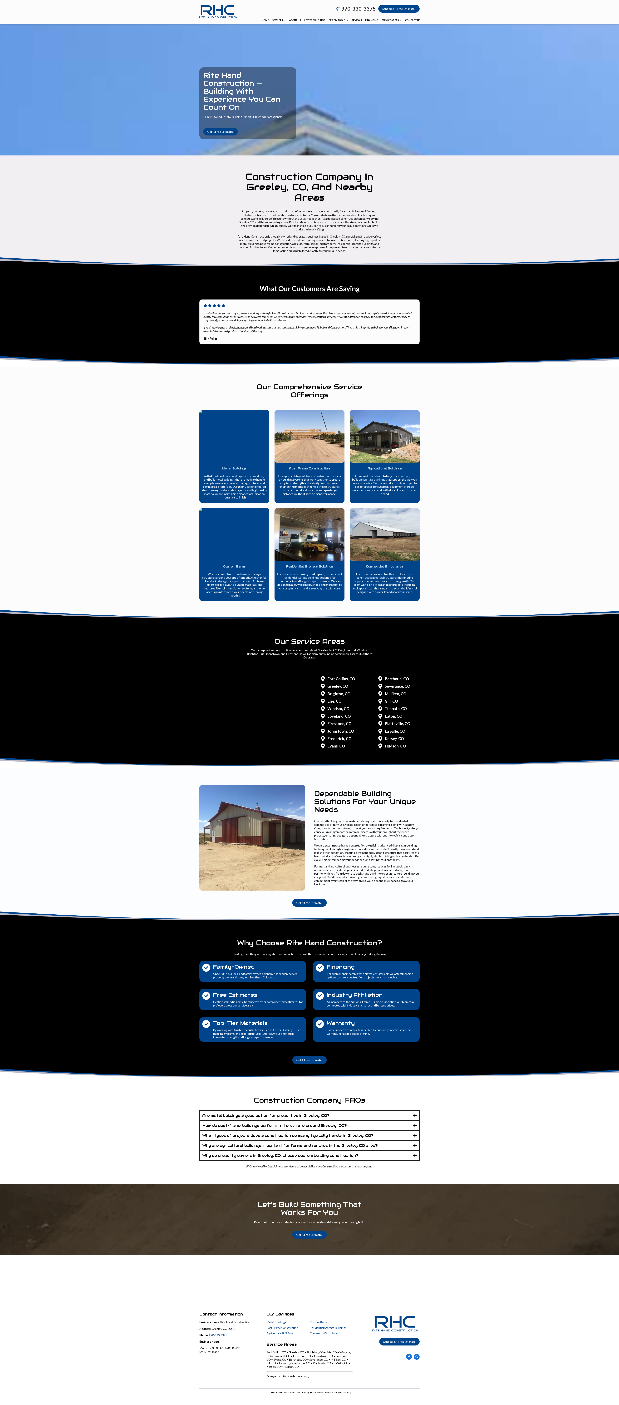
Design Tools (337, 20)
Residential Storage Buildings (328, 1328)
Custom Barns (318, 1322)
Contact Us (412, 20)
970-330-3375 (218, 1335)
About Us (295, 20)
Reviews (357, 20)
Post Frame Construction (282, 1328)
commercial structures (383, 577)
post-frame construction (314, 476)
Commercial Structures (324, 1333)
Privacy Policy (309, 1392)
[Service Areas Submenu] (401, 20)
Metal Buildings (276, 1322)
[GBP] (417, 1357)
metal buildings (225, 479)
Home (265, 20)
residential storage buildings (301, 577)
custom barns (238, 574)
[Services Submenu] (285, 20)
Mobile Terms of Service (329, 1392)
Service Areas (390, 20)
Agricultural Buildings (280, 1333)
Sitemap (347, 1392)
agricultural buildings (372, 479)
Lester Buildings (314, 20)
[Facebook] (409, 1357)
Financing (371, 20)
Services (277, 20)
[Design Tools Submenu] (347, 20)
